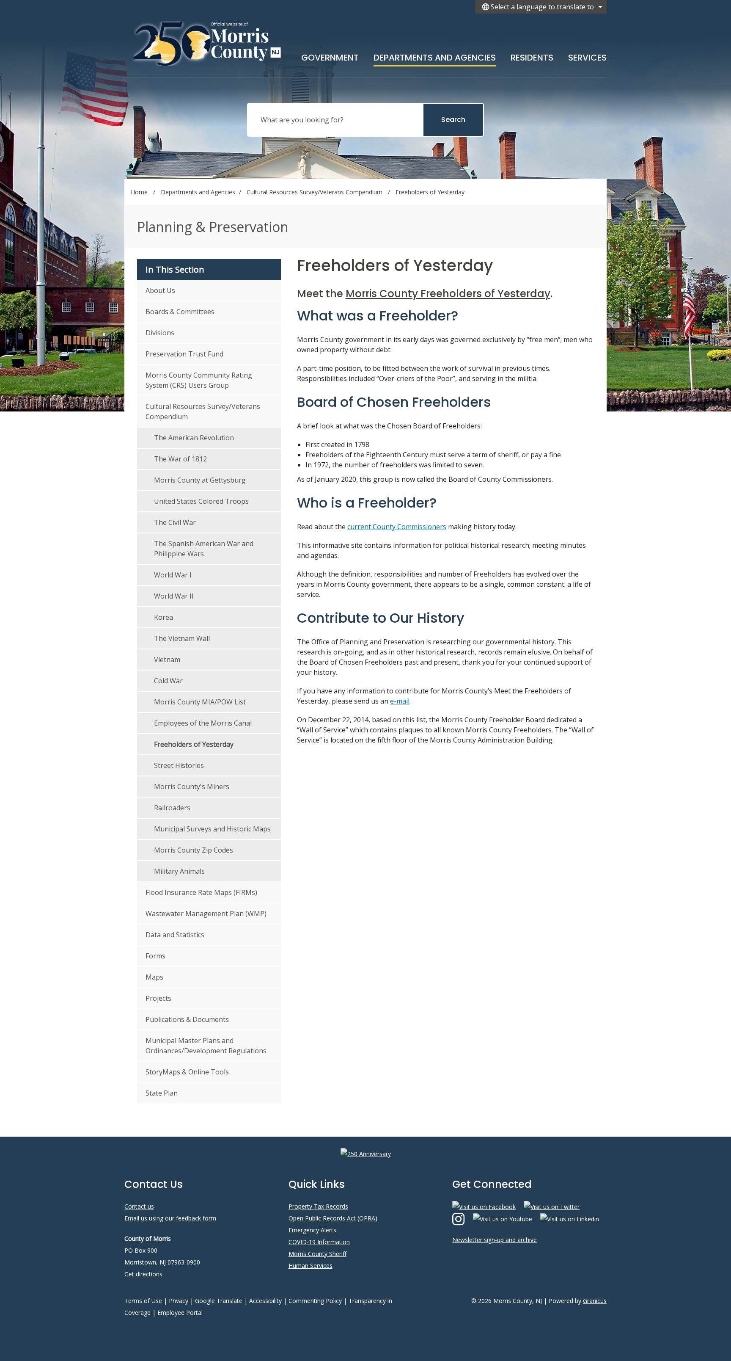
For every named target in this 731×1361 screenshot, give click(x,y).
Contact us (139, 1206)
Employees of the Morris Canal (203, 723)
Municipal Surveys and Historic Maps (212, 829)
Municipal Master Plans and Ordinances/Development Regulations (206, 1045)
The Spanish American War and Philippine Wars (203, 548)
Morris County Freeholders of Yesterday (448, 294)
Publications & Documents (187, 1019)
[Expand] (358, 55)
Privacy (178, 1301)
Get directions (143, 1274)
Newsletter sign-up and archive (494, 1240)
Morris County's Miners (191, 786)
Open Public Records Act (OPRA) (333, 1218)
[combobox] (541, 7)
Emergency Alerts (312, 1230)
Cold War (168, 680)
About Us (160, 290)
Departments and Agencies (435, 57)
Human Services (311, 1266)
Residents (532, 57)
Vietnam (167, 659)
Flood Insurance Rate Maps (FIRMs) (201, 892)
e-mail (399, 701)
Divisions (160, 332)
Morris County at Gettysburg (200, 480)
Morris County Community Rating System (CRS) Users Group (199, 380)
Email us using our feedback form (170, 1218)
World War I (173, 575)
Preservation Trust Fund (184, 354)
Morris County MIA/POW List (200, 702)
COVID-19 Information (319, 1242)
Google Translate (218, 1301)
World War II (174, 596)
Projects (158, 998)
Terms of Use (143, 1301)
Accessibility (265, 1301)
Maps (154, 977)
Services (587, 57)
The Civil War (175, 522)
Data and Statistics (175, 934)
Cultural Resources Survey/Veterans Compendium (315, 192)
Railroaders (172, 807)
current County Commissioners (396, 526)
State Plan (162, 1093)
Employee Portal (180, 1313)
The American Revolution (194, 437)
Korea (163, 617)
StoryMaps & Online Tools (187, 1072)
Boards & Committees (180, 311)
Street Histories (179, 765)
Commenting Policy (315, 1301)
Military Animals (179, 871)
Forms (155, 956)
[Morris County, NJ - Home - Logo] (208, 43)
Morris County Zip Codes (193, 850)
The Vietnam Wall (182, 638)
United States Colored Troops (201, 501)
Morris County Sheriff (317, 1254)
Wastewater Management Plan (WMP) (206, 913)
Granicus (595, 1301)
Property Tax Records (318, 1206)
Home (139, 192)
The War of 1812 (180, 459)
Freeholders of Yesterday (194, 744)
